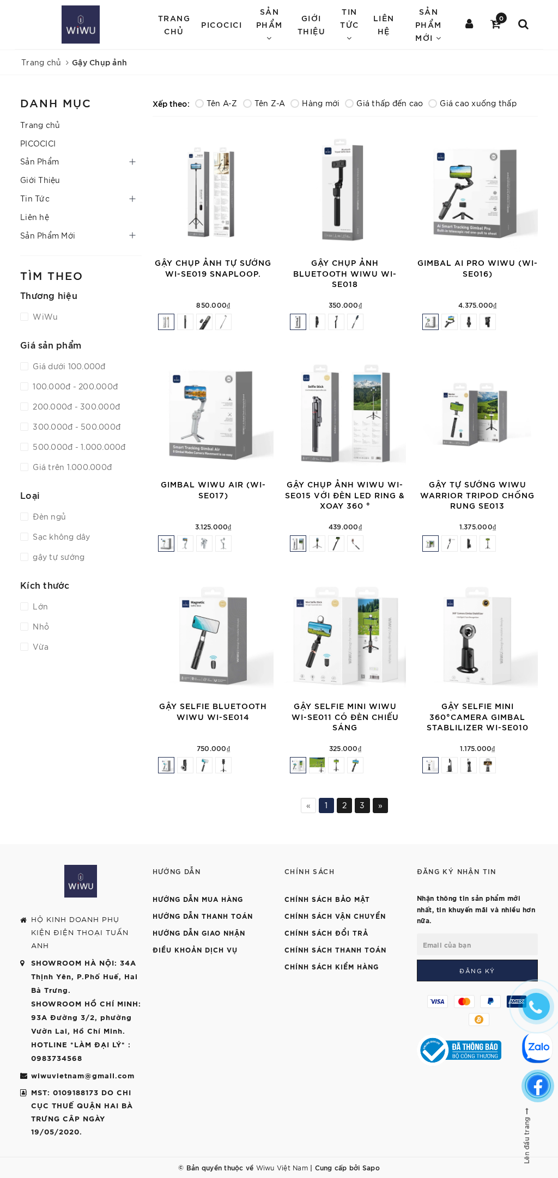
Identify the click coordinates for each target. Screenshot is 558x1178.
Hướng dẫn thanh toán (203, 915)
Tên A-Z (222, 103)
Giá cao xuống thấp (478, 103)
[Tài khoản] (469, 24)
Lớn (39, 606)
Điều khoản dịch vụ (195, 949)
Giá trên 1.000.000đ (71, 467)
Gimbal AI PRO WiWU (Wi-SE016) (477, 267)
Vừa (39, 646)
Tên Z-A (270, 103)
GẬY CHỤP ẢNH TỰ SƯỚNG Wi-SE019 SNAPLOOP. (213, 267)
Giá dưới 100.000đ (68, 366)
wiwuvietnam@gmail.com (83, 1075)
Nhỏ (40, 626)
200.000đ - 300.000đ (75, 406)
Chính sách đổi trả (326, 932)
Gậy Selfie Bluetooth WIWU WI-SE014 (213, 711)
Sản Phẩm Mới (47, 235)
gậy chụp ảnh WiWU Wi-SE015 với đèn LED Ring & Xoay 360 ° (345, 494)
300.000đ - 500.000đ (75, 426)
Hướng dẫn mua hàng (198, 898)
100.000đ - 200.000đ (74, 386)
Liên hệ (384, 24)
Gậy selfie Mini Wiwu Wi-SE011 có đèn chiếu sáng (345, 716)
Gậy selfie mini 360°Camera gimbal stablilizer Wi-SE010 (477, 716)
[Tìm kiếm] (524, 24)
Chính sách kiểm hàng (331, 966)
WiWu (44, 316)
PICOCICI (221, 24)
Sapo (371, 1167)
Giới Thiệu (312, 24)
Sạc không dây (60, 536)
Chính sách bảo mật (327, 898)
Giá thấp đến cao (389, 103)
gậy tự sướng (57, 556)
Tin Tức (35, 198)
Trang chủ (174, 24)
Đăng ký (477, 970)
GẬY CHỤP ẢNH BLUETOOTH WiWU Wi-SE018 (345, 273)
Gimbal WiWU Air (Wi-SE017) (212, 489)
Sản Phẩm (39, 161)
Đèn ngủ (48, 516)
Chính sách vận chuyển (335, 915)
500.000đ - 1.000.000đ (78, 446)
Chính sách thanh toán (335, 949)
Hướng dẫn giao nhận (199, 932)
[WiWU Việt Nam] (81, 24)
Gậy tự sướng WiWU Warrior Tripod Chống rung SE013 (477, 494)
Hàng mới (320, 103)
